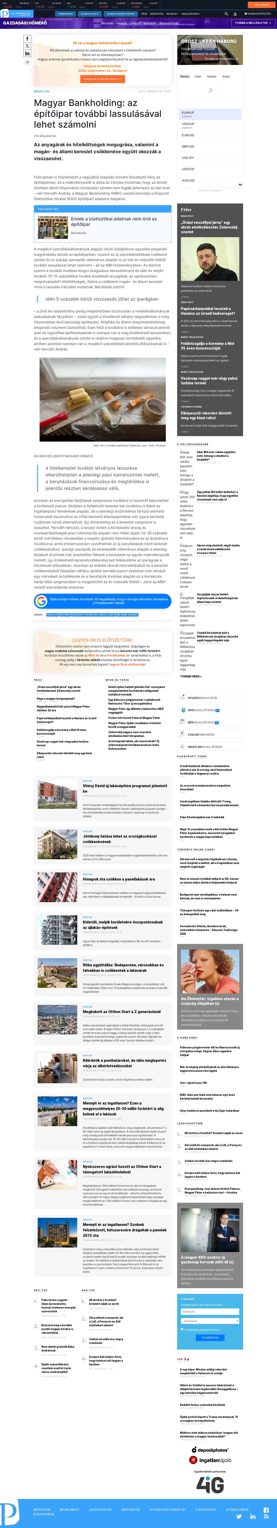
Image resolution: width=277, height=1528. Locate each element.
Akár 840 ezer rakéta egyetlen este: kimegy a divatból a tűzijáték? (216, 456)
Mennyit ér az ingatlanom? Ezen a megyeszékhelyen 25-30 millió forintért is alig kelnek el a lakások (123, 1108)
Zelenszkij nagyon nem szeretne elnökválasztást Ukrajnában (129, 734)
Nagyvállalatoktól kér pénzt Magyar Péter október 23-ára (63, 708)
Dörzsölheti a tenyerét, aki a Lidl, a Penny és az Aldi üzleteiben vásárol (106, 1321)
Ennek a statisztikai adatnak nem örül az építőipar (114, 221)
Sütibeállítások (237, 1509)
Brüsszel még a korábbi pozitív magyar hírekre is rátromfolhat (57, 1329)
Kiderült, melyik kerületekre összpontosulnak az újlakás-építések (123, 925)
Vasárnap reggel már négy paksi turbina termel (62, 743)
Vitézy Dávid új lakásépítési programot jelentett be (125, 789)
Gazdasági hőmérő (25, 23)
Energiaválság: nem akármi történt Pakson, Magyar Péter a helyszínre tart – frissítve (212, 1190)
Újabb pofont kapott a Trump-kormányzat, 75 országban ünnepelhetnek (209, 1418)
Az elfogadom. (202, 1330)
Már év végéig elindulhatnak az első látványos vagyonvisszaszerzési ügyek (209, 1069)
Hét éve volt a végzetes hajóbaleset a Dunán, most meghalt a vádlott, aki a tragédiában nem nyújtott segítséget (209, 863)
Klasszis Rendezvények (121, 14)
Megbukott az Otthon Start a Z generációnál (122, 1011)
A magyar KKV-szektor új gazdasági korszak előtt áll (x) (207, 1259)
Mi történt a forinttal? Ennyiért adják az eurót (104, 1302)
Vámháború (65, 14)
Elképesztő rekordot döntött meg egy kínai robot (64, 755)
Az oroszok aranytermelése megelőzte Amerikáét (205, 787)
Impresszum (42, 1509)
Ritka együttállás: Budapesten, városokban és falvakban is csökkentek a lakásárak (123, 968)
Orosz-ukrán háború (208, 41)
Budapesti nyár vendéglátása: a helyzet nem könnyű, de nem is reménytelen (208, 896)
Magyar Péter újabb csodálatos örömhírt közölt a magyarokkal (134, 725)
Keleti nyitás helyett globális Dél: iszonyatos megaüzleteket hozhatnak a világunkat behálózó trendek (136, 691)
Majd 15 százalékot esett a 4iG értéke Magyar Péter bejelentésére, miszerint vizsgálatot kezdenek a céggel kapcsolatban (209, 833)
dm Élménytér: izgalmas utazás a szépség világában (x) (210, 1001)
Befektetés (156, 14)
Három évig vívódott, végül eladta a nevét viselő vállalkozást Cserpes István (218, 549)
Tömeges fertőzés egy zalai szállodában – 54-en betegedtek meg (209, 912)
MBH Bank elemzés (127, 614)
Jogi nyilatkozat (100, 1509)
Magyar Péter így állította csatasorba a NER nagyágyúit (136, 710)
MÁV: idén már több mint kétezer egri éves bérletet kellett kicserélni (207, 1096)
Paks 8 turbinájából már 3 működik (202, 817)
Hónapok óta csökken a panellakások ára (119, 879)
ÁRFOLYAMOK (261, 4)
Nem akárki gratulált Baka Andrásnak (57, 1348)
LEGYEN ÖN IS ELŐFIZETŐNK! (102, 640)
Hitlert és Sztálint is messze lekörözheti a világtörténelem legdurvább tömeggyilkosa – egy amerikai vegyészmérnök (209, 1389)
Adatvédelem (131, 1509)
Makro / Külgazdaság (192, 337)
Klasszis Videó (89, 14)
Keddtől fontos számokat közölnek (203, 1404)
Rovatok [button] (171, 14)
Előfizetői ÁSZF (206, 1509)
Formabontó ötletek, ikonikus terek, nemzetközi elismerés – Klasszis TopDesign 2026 (209, 930)
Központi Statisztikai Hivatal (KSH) (93, 614)
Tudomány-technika (191, 407)
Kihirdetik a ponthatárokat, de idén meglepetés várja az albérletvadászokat (124, 1063)
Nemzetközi (187, 216)
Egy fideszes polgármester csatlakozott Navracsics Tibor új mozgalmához (134, 701)
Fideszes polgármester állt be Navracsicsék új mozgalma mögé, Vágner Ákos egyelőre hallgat (210, 1051)
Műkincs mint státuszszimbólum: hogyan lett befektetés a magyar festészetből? (209, 1434)
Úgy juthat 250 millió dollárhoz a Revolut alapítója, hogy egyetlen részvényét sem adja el (217, 496)
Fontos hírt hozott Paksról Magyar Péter (134, 717)
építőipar (65, 614)
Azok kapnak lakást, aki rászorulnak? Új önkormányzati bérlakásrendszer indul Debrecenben (133, 745)
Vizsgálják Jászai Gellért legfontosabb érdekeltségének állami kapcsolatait (217, 598)
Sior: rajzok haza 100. (193, 1082)
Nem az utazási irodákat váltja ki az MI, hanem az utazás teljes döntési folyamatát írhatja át (209, 880)
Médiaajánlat (69, 1509)
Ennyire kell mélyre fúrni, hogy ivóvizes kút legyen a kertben (106, 1360)
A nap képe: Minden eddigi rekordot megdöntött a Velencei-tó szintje (203, 1371)
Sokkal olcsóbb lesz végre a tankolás (106, 1341)
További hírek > (191, 676)
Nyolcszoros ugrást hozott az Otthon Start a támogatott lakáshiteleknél (122, 1169)
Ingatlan (41, 91)
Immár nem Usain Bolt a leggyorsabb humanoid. (209, 425)
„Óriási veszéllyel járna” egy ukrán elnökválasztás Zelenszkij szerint (59, 689)
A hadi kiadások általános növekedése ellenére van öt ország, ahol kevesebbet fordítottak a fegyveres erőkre (206, 770)
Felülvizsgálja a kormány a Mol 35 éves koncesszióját (61, 731)
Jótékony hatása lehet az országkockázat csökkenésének (120, 839)
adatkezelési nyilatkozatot (198, 1330)
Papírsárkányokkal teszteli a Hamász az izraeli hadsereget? (66, 720)
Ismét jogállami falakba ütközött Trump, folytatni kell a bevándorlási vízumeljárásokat (209, 803)
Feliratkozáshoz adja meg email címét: (202, 1304)
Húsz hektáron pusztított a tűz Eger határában (209, 1110)
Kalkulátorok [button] (190, 14)
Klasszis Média (44, 1514)
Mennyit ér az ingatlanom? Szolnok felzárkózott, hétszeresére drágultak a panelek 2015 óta (125, 1230)
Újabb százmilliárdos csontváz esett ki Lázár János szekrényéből (56, 1368)
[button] (235, 14)
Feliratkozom (210, 1337)
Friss (144, 14)
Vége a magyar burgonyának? (56, 698)
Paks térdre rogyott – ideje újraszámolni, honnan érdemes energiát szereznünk (58, 1306)
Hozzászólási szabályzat (167, 1509)
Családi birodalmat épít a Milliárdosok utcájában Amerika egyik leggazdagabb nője (217, 636)
